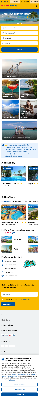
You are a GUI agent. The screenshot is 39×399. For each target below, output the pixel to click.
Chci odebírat (8, 304)
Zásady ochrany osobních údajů (21, 374)
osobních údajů (25, 299)
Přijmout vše (19, 394)
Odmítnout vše (19, 390)
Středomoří (17, 201)
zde (20, 156)
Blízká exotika (6, 201)
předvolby (12, 380)
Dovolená (26, 1)
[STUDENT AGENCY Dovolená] (8, 6)
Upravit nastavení (19, 385)
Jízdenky (6, 1)
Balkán (25, 201)
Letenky (16, 1)
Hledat (19, 49)
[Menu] (36, 6)
